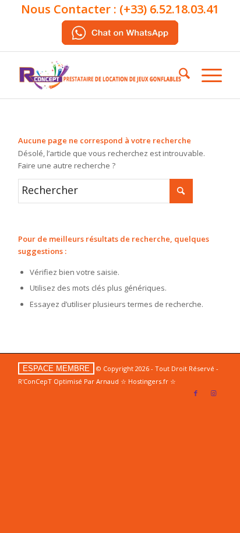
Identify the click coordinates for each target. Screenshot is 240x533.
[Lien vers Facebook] (195, 393)
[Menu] (206, 75)
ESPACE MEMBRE (56, 368)
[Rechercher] (178, 75)
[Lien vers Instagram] (213, 393)
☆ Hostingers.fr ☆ (148, 381)
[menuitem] (178, 75)
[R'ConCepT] (99, 75)
